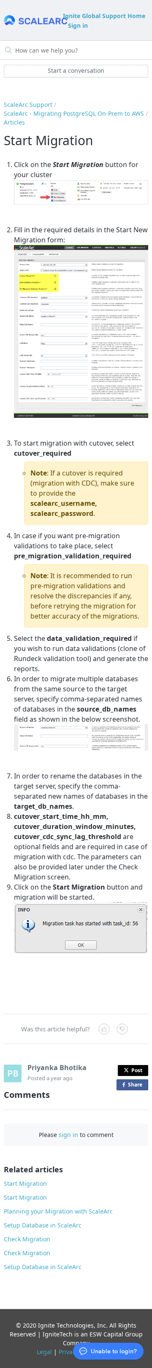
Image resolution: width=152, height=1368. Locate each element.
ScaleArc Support (28, 105)
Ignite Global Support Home (104, 16)
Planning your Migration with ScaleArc (58, 1211)
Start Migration (25, 1183)
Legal (44, 1352)
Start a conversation (76, 70)
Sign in (78, 25)
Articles (14, 122)
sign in (68, 1135)
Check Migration (27, 1239)
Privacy (69, 1352)
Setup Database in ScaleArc (42, 1225)
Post (136, 1070)
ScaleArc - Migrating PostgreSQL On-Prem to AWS (74, 113)
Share (137, 1085)
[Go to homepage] (33, 20)
